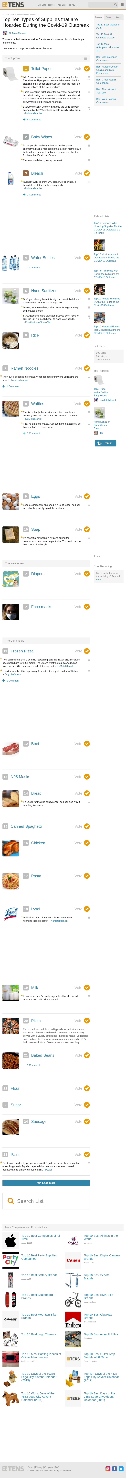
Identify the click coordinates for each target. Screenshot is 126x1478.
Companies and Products (26, 14)
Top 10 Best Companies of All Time (40, 1237)
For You (71, 5)
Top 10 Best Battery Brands (39, 1275)
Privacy (38, 1467)
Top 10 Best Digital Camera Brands (102, 1257)
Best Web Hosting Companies (106, 101)
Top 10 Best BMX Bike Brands (98, 1296)
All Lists (42, 5)
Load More (46, 1183)
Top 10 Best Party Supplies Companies (39, 1257)
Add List (62, 5)
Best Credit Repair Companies (106, 81)
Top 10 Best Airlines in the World (101, 1237)
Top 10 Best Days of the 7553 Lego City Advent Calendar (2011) (99, 1397)
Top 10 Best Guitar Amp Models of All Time (99, 1355)
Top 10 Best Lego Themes (38, 1334)
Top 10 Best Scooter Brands (97, 1276)
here (98, 579)
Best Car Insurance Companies (106, 59)
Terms (30, 1467)
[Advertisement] (46, 228)
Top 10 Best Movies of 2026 (108, 26)
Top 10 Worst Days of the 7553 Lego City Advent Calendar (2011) (37, 1397)
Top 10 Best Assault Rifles (101, 1334)
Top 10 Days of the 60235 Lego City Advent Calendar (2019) (38, 1377)
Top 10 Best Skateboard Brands (37, 1296)
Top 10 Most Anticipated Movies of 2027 (107, 47)
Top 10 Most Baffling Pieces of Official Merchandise (41, 1355)
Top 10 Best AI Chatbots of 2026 (105, 36)
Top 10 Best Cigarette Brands (98, 1316)
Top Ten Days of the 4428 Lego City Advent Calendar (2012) (101, 1377)
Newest (51, 5)
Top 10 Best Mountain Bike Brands (38, 1316)
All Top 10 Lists (8, 14)
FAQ (57, 1467)
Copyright (48, 1467)
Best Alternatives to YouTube (106, 91)
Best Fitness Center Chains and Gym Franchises (107, 70)
